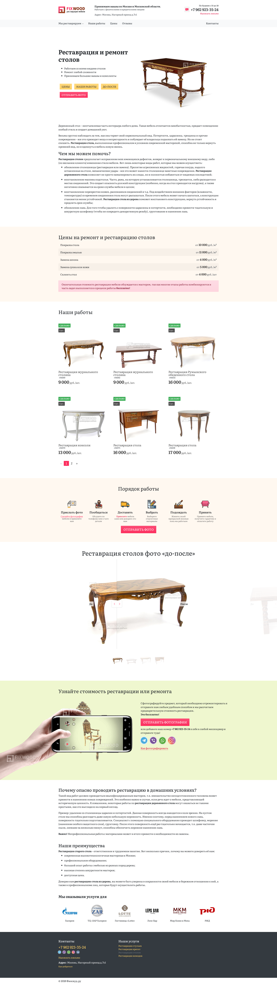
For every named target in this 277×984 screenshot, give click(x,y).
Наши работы (96, 23)
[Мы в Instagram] (73, 952)
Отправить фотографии (165, 722)
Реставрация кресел (129, 949)
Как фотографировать (154, 748)
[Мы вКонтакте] (78, 952)
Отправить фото (74, 95)
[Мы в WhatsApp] (69, 952)
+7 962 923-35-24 (205, 9)
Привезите (121, 516)
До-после (109, 86)
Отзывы (127, 23)
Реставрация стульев (130, 945)
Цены (113, 23)
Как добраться (65, 966)
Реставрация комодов (130, 955)
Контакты (212, 23)
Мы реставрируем (69, 23)
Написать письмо (209, 13)
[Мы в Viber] (64, 952)
